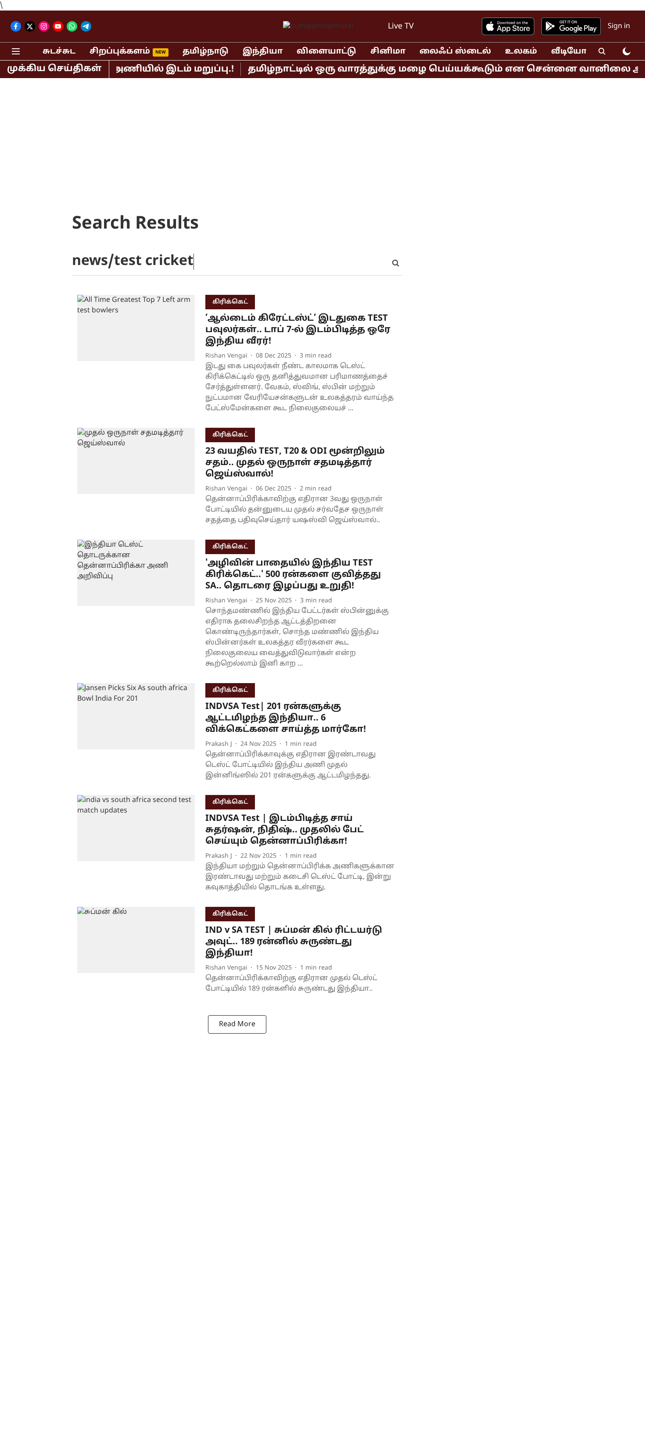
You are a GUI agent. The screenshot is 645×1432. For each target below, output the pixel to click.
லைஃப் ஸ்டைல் (455, 52)
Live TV (401, 26)
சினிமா (387, 52)
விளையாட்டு (326, 52)
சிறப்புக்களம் (120, 52)
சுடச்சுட (59, 52)
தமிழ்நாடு (206, 52)
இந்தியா (263, 52)
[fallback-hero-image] (141, 356)
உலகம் (521, 52)
